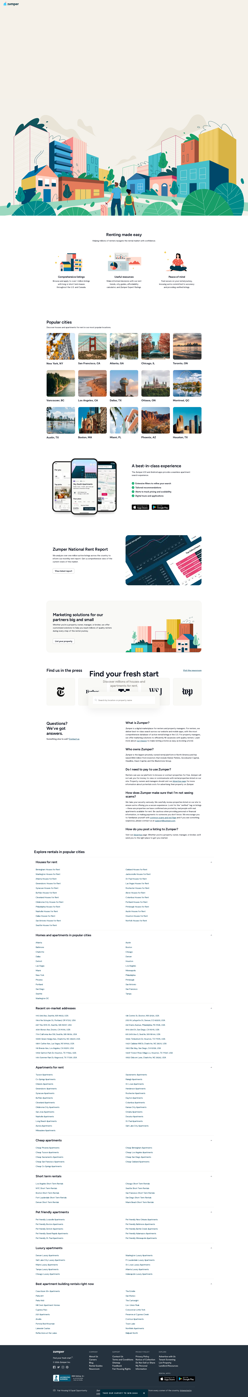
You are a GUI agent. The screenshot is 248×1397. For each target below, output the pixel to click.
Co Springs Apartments (46, 1079)
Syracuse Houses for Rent (47, 888)
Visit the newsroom (192, 670)
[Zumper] (11, 4)
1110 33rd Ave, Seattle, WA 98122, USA (52, 1015)
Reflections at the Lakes (46, 1333)
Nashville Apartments (45, 1116)
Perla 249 (39, 1295)
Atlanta (39, 942)
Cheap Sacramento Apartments (49, 1157)
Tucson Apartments (44, 1074)
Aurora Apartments (44, 1125)
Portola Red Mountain (45, 1323)
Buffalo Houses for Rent (46, 892)
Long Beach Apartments (46, 1121)
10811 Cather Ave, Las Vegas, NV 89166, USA (55, 1043)
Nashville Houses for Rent (47, 911)
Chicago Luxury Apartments (48, 1274)
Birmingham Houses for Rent (48, 869)
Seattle (39, 993)
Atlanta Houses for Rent (46, 878)
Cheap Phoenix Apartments (47, 1147)
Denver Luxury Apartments (47, 1255)
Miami (38, 970)
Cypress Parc (41, 1309)
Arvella (38, 1319)
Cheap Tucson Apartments (47, 1152)
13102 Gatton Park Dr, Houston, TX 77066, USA (56, 1052)
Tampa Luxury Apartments (47, 1269)
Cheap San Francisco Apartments (50, 1161)
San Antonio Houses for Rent (48, 920)
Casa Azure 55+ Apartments (48, 1291)
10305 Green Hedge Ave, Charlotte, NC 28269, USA (58, 1039)
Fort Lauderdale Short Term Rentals (51, 1197)
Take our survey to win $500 (120, 1393)
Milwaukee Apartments (45, 1130)
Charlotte (40, 952)
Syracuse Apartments (45, 1093)
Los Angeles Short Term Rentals (49, 1183)
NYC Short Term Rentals (46, 1188)
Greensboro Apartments (46, 1088)
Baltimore (40, 947)
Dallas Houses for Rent (45, 916)
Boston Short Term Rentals (47, 1193)
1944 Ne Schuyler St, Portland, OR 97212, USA (55, 1020)
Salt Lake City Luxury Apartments (50, 1260)
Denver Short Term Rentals (47, 1202)
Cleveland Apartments (45, 1102)
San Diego (40, 989)
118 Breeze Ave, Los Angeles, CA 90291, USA (55, 1048)
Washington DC (42, 998)
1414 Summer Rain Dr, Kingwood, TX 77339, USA (56, 1057)
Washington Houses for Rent (48, 874)
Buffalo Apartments (44, 1098)
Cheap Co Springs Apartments (49, 1166)
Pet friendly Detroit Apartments (49, 1228)
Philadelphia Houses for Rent (48, 906)
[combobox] (124, 700)
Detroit (39, 961)
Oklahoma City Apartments (47, 1107)
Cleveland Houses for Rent (47, 897)
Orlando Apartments (44, 1084)
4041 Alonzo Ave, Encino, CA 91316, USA (53, 1029)
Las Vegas (40, 965)
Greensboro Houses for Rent (48, 883)
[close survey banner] (144, 1393)
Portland (39, 984)
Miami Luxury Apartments (47, 1264)
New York (40, 975)
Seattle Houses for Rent (46, 925)
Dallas (38, 956)
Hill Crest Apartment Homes (48, 1305)
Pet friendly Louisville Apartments (50, 1219)
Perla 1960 (40, 1300)
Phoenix (39, 979)
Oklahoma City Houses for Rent (49, 902)
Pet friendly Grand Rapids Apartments (52, 1233)
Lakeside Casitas (43, 1328)
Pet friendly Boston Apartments (49, 1224)
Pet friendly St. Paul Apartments (49, 1238)
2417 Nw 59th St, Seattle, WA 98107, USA (53, 1025)
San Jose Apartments (45, 1111)
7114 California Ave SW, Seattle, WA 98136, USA (56, 1034)
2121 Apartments (43, 1314)
